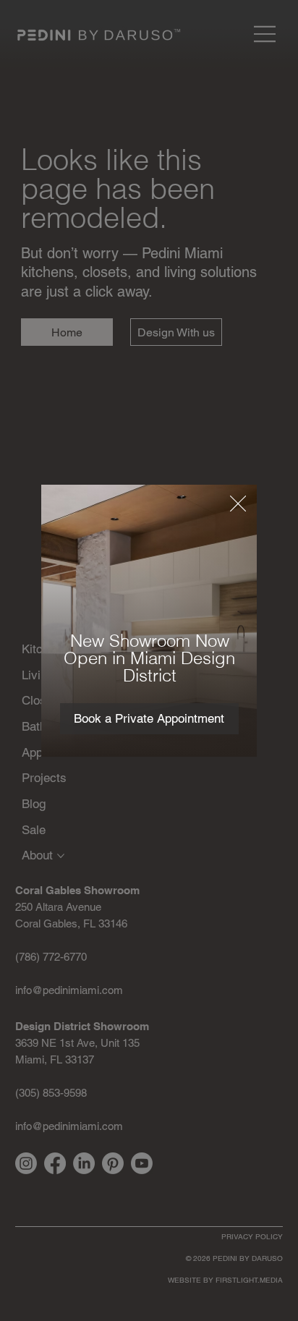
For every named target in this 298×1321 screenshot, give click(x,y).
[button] (238, 504)
